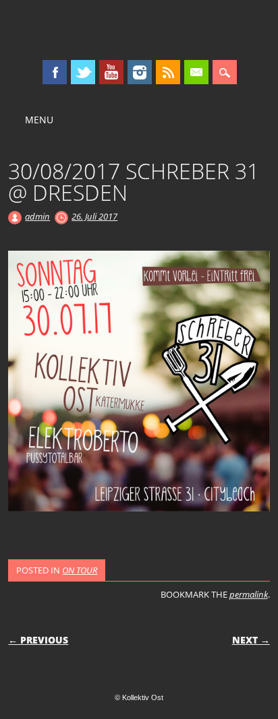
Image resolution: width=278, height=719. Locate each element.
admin (37, 216)
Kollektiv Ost (139, 29)
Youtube (111, 72)
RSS (168, 72)
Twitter (83, 72)
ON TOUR (79, 570)
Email (196, 72)
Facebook (55, 72)
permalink (248, 594)
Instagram (140, 72)
